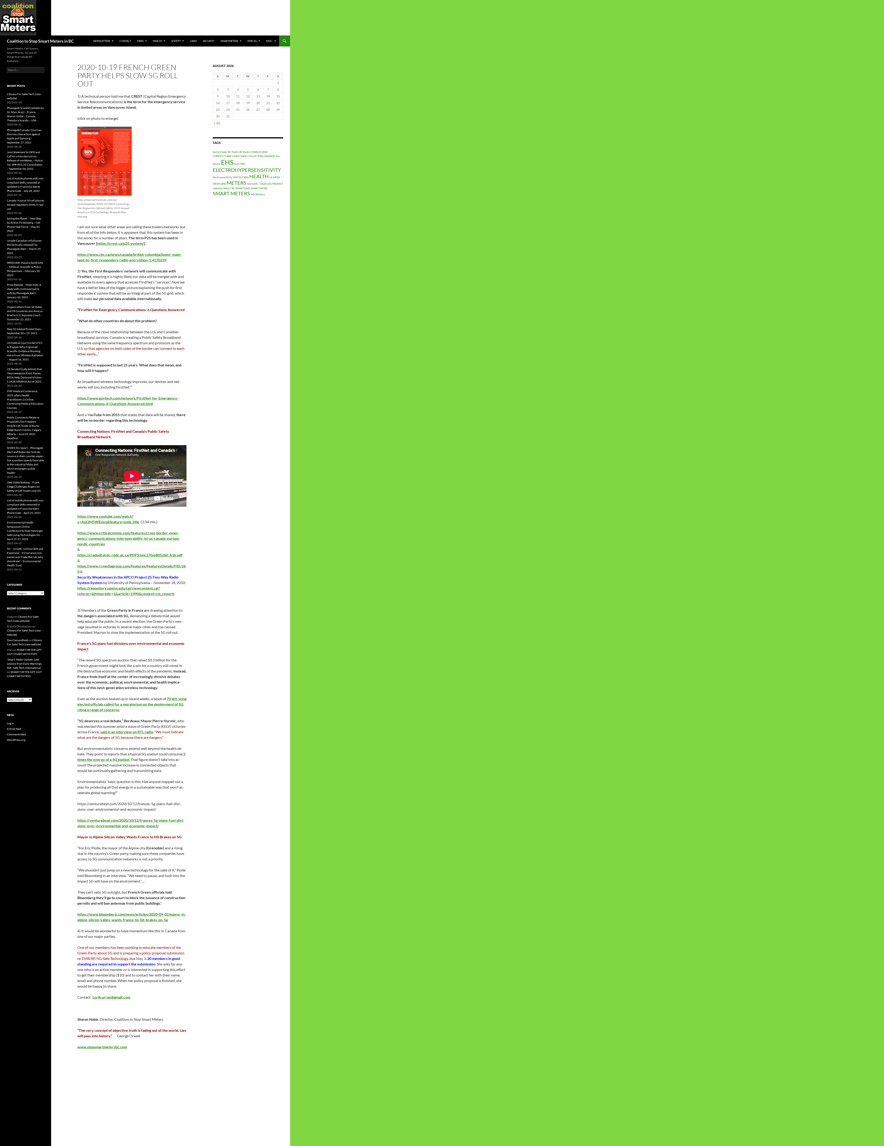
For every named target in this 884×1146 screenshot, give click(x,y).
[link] (130, 555)
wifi (253, 194)
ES (240, 177)
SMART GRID (242, 188)
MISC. (269, 40)
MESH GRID (219, 183)
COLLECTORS (255, 156)
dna (278, 156)
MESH (276, 177)
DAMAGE (269, 156)
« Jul (217, 123)
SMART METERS (231, 193)
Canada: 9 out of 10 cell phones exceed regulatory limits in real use (25, 204)
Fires (140, 40)
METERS (236, 183)
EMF (235, 177)
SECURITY (209, 40)
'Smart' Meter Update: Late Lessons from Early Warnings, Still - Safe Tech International (24, 663)
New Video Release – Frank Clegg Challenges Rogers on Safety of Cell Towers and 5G (24, 486)
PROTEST (277, 183)
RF (233, 188)
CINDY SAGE (239, 156)
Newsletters (101, 40)
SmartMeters (229, 40)
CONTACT (125, 40)
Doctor (216, 163)
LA (270, 177)
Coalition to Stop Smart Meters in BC (40, 41)
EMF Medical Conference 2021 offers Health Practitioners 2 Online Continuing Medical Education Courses (25, 399)
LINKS (193, 40)
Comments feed (16, 734)
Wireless (260, 194)
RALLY (227, 188)
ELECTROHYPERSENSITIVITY (247, 170)
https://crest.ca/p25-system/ (120, 243)
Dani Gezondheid (17, 640)
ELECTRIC (240, 163)
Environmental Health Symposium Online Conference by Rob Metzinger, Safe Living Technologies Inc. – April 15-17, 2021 (25, 531)
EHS (227, 162)
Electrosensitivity (222, 177)
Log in (10, 723)
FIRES (245, 177)
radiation (218, 188)
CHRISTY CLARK (222, 156)
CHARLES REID (259, 151)
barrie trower (220, 151)
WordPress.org (16, 740)
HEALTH (157, 40)
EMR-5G (252, 40)
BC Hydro (233, 151)
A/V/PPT (176, 40)
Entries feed (14, 729)
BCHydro (244, 151)
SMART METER (259, 188)
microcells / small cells (259, 183)
